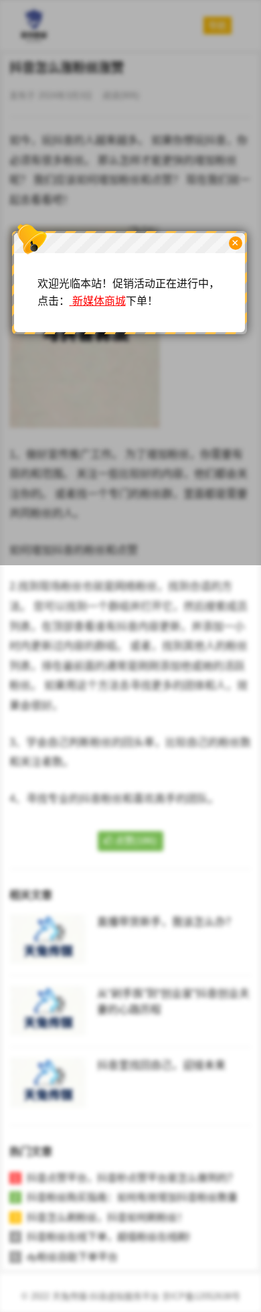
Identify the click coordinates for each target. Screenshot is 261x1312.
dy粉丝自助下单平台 (72, 1256)
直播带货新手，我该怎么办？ (166, 922)
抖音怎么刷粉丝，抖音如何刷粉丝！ (107, 1217)
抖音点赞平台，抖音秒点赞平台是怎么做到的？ (132, 1177)
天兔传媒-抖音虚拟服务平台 (105, 1296)
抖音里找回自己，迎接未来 (161, 1065)
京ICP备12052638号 (201, 1296)
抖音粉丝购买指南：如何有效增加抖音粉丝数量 (132, 1197)
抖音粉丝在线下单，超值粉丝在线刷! (108, 1236)
